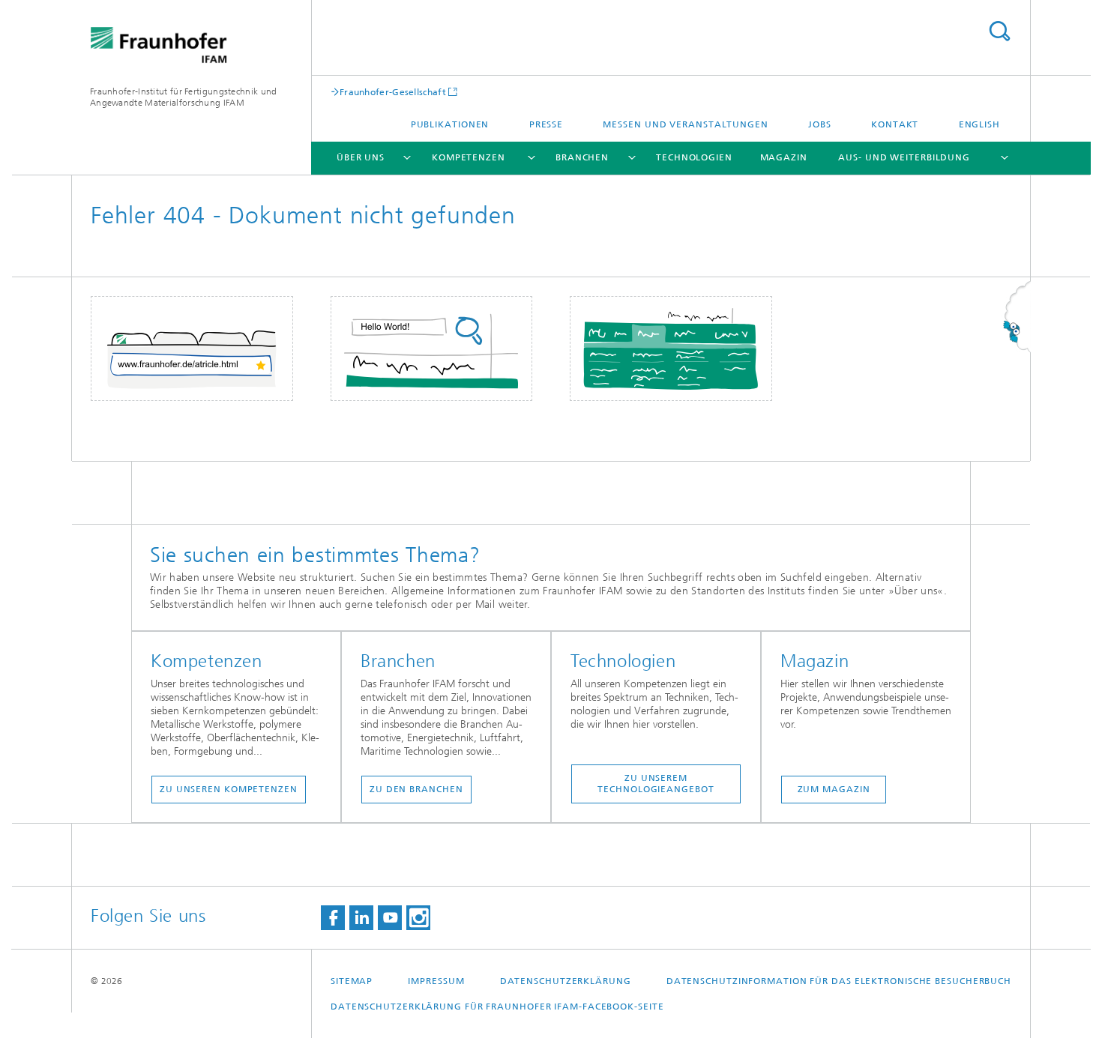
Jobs (819, 124)
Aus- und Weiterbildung (904, 157)
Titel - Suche (999, 31)
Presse (546, 124)
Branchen (582, 157)
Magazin (783, 157)
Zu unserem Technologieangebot (655, 783)
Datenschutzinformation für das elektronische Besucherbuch (838, 981)
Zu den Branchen (416, 789)
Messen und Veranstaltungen (685, 124)
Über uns (361, 157)
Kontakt (894, 124)
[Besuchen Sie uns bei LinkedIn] (361, 917)
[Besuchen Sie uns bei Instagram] (418, 917)
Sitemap (352, 981)
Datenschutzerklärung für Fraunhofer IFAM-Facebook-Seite (497, 1006)
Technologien (694, 157)
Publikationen (450, 124)
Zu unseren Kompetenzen (229, 789)
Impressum (436, 981)
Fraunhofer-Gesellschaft (393, 92)
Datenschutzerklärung (565, 981)
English (979, 124)
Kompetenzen (468, 157)
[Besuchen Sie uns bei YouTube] (390, 917)
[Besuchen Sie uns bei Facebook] (333, 917)
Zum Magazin (834, 789)
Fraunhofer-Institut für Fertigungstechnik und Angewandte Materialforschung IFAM (183, 97)
